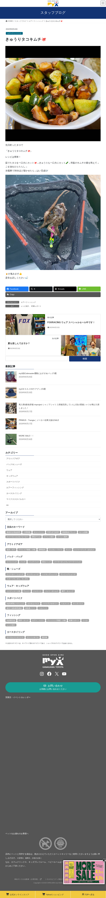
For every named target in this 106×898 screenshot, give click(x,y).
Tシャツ (27, 591)
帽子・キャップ (67, 591)
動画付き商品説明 (13, 532)
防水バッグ (46, 562)
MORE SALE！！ (26, 436)
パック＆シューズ (14, 464)
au (7, 505)
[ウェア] (80, 345)
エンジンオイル (33, 637)
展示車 (44, 637)
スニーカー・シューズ (15, 574)
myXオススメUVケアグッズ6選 (32, 389)
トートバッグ (12, 562)
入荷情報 (27, 532)
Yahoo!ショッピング (55, 894)
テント (68, 550)
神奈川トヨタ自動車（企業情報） (26, 879)
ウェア (9, 470)
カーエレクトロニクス (15, 637)
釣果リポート (74, 620)
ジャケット (37, 591)
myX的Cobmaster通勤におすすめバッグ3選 (38, 373)
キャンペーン (39, 532)
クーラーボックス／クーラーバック (67, 562)
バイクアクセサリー (50, 604)
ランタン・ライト (55, 550)
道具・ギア (11, 550)
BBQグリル (36, 537)
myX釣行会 (11, 620)
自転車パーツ (30, 608)
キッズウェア (12, 476)
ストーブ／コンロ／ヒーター (17, 537)
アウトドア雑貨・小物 (27, 550)
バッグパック (34, 562)
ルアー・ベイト (38, 620)
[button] (53, 687)
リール (85, 620)
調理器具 (42, 550)
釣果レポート (36, 306)
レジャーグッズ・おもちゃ (84, 550)
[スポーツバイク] (25, 324)
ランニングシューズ (68, 574)
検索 (85, 358)
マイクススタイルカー (16, 499)
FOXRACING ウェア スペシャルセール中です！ (71, 322)
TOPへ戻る (89, 894)
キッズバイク (78, 604)
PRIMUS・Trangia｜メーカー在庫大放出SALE (39, 420)
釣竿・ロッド (24, 620)
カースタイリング (14, 493)
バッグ (22, 562)
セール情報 (83, 532)
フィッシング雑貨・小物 (56, 620)
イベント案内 (62, 537)
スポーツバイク (13, 482)
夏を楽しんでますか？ (19, 343)
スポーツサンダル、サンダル (17, 579)
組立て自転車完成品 (14, 608)
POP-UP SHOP (53, 532)
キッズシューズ (33, 574)
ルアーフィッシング (14, 33)
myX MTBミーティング (15, 604)
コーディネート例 (13, 591)
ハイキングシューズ (49, 574)
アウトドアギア (13, 458)
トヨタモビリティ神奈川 (54, 879)
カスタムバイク (33, 604)
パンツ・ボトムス (51, 591)
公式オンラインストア (19, 894)
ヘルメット (65, 604)
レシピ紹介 (25, 306)
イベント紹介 (49, 537)
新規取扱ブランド (69, 532)
